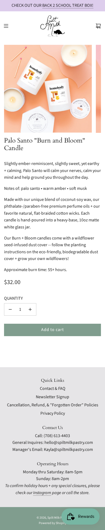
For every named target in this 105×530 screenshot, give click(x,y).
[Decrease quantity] (10, 309)
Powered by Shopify (52, 523)
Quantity (13, 298)
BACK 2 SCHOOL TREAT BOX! (67, 5)
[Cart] (98, 26)
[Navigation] (6, 26)
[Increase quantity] (30, 309)
